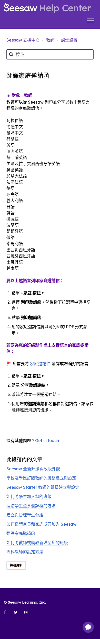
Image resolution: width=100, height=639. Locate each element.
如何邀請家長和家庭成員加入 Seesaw (41, 524)
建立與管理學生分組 (24, 514)
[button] (90, 19)
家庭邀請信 (40, 363)
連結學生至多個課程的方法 (31, 505)
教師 (50, 40)
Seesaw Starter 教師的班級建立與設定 (42, 487)
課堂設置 (69, 40)
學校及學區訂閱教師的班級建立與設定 (41, 478)
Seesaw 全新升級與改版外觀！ (35, 468)
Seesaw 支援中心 (22, 40)
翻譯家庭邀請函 (20, 533)
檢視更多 (16, 565)
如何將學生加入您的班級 (29, 496)
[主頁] (47, 8)
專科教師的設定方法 (24, 551)
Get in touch (47, 440)
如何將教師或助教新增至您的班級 (37, 542)
